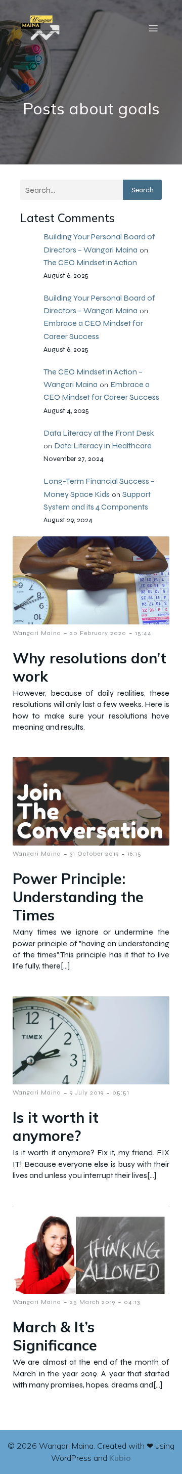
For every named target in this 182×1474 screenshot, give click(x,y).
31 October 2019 (94, 853)
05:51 (120, 1092)
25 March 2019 (92, 1301)
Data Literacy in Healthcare (103, 445)
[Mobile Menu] (153, 27)
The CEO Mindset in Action (90, 262)
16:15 (134, 853)
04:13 (132, 1301)
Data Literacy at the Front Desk (98, 433)
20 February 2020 (98, 633)
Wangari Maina (37, 633)
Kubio (120, 1458)
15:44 (143, 633)
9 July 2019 (87, 1092)
